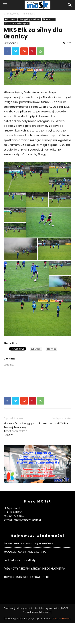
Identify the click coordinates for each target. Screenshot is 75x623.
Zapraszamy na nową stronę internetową (28, 543)
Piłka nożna (49, 19)
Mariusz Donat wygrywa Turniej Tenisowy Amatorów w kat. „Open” (20, 429)
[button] (70, 5)
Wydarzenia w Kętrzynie (16, 23)
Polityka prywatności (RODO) (51, 608)
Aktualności (29, 13)
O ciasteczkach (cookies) (37, 612)
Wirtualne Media (61, 618)
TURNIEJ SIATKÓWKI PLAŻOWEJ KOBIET (28, 577)
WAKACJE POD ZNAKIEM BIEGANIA (25, 551)
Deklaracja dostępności (18, 608)
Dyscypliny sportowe (29, 19)
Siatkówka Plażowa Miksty (19, 560)
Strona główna (11, 13)
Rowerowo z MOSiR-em (55, 423)
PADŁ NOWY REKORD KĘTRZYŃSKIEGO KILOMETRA (34, 568)
